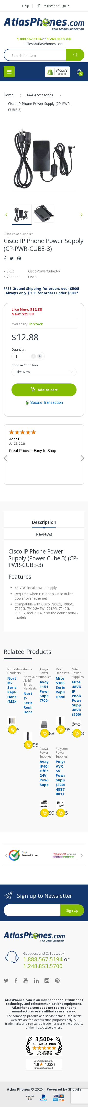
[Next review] (82, 459)
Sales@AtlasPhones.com (44, 43)
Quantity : (18, 349)
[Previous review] (5, 459)
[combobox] (44, 55)
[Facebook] (5, 258)
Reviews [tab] (44, 534)
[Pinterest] (19, 258)
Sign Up (72, 910)
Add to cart (48, 389)
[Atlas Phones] (44, 24)
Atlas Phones (18, 1089)
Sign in (64, 6)
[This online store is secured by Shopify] (57, 71)
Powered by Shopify (64, 1089)
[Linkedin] (36, 980)
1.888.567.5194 (29, 39)
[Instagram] (46, 980)
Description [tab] (44, 522)
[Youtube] (25, 980)
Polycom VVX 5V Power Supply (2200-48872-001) (63, 777)
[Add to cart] (60, 729)
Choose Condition (24, 365)
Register (49, 6)
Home (8, 95)
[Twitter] (12, 258)
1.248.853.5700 (59, 39)
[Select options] (12, 729)
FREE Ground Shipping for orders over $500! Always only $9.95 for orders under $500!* (41, 290)
